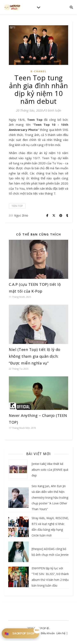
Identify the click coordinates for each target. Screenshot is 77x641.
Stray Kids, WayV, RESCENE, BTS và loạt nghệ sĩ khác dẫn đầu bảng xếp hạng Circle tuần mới (50, 526)
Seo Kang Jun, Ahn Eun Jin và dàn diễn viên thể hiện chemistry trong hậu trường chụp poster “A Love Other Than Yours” (50, 497)
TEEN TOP (17, 206)
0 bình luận (53, 110)
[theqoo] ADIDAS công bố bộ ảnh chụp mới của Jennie (50, 552)
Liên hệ (60, 633)
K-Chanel (39, 71)
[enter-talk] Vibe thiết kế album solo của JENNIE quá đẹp (50, 469)
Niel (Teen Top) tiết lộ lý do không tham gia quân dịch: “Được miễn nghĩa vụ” (34, 356)
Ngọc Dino (21, 215)
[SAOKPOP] (12, 7)
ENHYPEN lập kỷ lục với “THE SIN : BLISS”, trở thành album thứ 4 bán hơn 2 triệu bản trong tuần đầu (50, 576)
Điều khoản (48, 633)
